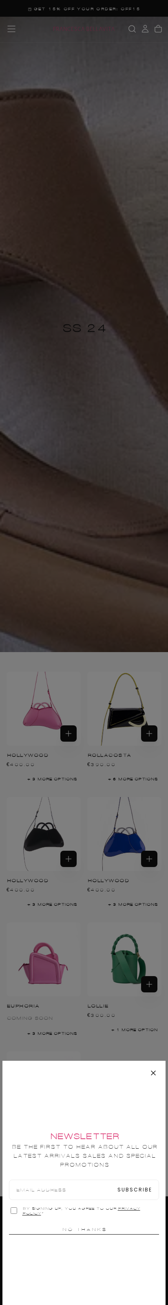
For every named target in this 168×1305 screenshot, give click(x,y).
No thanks (84, 1229)
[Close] (153, 1073)
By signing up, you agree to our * (81, 1210)
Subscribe (134, 1189)
